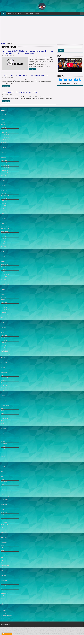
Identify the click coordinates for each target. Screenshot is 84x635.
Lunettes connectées (6, 469)
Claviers (3, 395)
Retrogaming (4, 537)
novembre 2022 (5, 228)
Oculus (2, 509)
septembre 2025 (5, 142)
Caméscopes (4, 380)
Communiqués (4, 398)
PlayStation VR (4, 524)
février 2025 (4, 160)
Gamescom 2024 (5, 436)
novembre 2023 (5, 198)
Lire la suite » (32, 69)
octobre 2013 (4, 289)
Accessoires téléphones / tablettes (9, 355)
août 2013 (3, 292)
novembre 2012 (5, 309)
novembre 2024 (5, 167)
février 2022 (4, 251)
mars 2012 (3, 330)
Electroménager (5, 415)
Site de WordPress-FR (6, 618)
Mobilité (37, 13)
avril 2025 (3, 155)
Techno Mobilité (5, 565)
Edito (2, 413)
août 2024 (3, 175)
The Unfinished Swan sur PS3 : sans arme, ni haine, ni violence (25, 75)
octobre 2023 (4, 200)
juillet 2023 (3, 208)
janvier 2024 (4, 193)
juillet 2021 (3, 269)
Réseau (3, 535)
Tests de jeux (4, 575)
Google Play (4, 443)
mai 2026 (3, 122)
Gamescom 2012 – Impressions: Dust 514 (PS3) (19, 92)
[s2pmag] (42, 5)
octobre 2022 (4, 231)
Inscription (3, 608)
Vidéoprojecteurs (5, 590)
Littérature (25, 13)
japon (2, 453)
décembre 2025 (5, 134)
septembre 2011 (5, 345)
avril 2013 (3, 297)
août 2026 (3, 114)
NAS (2, 491)
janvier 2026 (4, 132)
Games (14, 13)
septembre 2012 (5, 314)
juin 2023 (3, 211)
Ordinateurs (4, 512)
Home (3, 43)
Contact (9, 13)
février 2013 (4, 302)
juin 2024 (3, 180)
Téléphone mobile (5, 568)
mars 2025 (3, 157)
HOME (3, 13)
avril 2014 (3, 279)
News (2, 494)
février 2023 (4, 221)
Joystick (3, 456)
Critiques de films (5, 405)
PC (1, 517)
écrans (2, 410)
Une (2, 588)
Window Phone (4, 593)
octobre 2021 (4, 261)
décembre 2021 (5, 256)
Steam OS (3, 555)
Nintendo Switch (5, 499)
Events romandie (5, 426)
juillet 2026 (3, 117)
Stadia (2, 550)
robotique (3, 540)
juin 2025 (3, 150)
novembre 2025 (5, 137)
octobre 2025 (4, 139)
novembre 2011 (5, 340)
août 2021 (3, 266)
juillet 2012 (3, 320)
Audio (2, 370)
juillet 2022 (3, 238)
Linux (2, 461)
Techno (19, 13)
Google (3, 441)
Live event (3, 466)
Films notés (3, 428)
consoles (3, 403)
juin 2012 (3, 322)
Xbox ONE (3, 598)
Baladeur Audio (5, 377)
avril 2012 (3, 327)
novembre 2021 (5, 259)
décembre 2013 (5, 284)
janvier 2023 (4, 223)
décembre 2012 (5, 307)
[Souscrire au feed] (55, 46)
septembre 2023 (5, 203)
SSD (2, 547)
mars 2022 (3, 249)
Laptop (3, 458)
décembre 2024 (5, 165)
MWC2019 (3, 489)
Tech (2, 560)
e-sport (3, 408)
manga (3, 479)
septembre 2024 (5, 172)
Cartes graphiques (5, 382)
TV (1, 583)
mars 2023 (3, 218)
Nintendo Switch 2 (5, 502)
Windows (3, 595)
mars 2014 (3, 282)
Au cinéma (3, 367)
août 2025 (3, 145)
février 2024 (4, 190)
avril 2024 (3, 185)
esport (2, 423)
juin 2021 (3, 271)
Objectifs (3, 507)
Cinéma (31, 13)
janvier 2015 (4, 276)
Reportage (3, 532)
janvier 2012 (4, 335)
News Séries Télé (5, 497)
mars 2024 (3, 188)
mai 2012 (3, 325)
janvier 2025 (4, 162)
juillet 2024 (3, 178)
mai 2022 (3, 243)
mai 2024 (3, 183)
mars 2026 (3, 127)
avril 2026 (3, 124)
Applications (4, 365)
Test (2, 570)
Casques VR (4, 387)
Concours (3, 400)
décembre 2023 (5, 195)
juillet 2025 (3, 147)
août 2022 (3, 236)
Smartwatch (4, 542)
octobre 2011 (4, 342)
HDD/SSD (3, 446)
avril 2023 (3, 216)
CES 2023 (3, 390)
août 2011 (3, 347)
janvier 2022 (4, 254)
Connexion (3, 610)
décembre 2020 (5, 274)
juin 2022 (3, 241)
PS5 (2, 530)
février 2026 (4, 129)
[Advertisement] (42, 29)
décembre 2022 (5, 226)
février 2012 (4, 332)
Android (3, 357)
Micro (2, 484)
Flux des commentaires (6, 615)
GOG (2, 438)
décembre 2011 (5, 337)
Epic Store (3, 420)
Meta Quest (4, 481)
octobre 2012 (4, 312)
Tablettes (3, 557)
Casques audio (4, 385)
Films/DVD (3, 431)
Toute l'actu (4, 580)
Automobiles (4, 372)
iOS (2, 451)
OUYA (2, 514)
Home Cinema (4, 448)
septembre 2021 (5, 264)
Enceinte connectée (5, 418)
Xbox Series (4, 601)
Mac (2, 471)
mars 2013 (3, 299)
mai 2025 (3, 152)
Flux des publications (6, 613)
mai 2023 (3, 213)
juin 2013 (3, 294)
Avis (2, 375)
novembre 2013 (5, 287)
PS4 (2, 527)
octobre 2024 (4, 170)
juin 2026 (3, 119)
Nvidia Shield (4, 504)
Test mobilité (4, 573)
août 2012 (3, 317)
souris (2, 545)
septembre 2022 (5, 233)
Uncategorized (4, 585)
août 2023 (3, 205)
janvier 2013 (4, 304)
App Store (3, 360)
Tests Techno (4, 578)
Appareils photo (5, 362)
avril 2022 (3, 246)
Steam (2, 552)
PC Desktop (4, 522)
